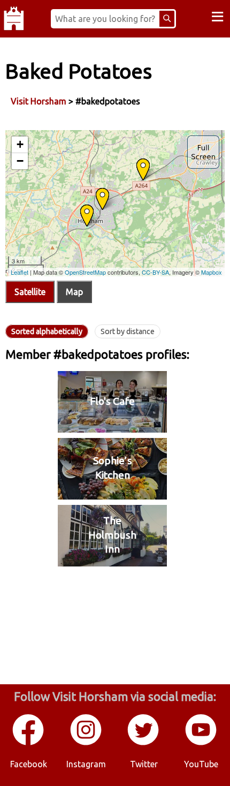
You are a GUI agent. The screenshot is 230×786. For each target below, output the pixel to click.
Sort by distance (128, 331)
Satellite (29, 292)
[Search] (167, 18)
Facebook (28, 764)
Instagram (86, 764)
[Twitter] (144, 743)
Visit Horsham (38, 101)
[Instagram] (87, 743)
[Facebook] (29, 743)
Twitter (144, 764)
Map (74, 292)
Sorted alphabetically (46, 331)
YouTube (201, 764)
